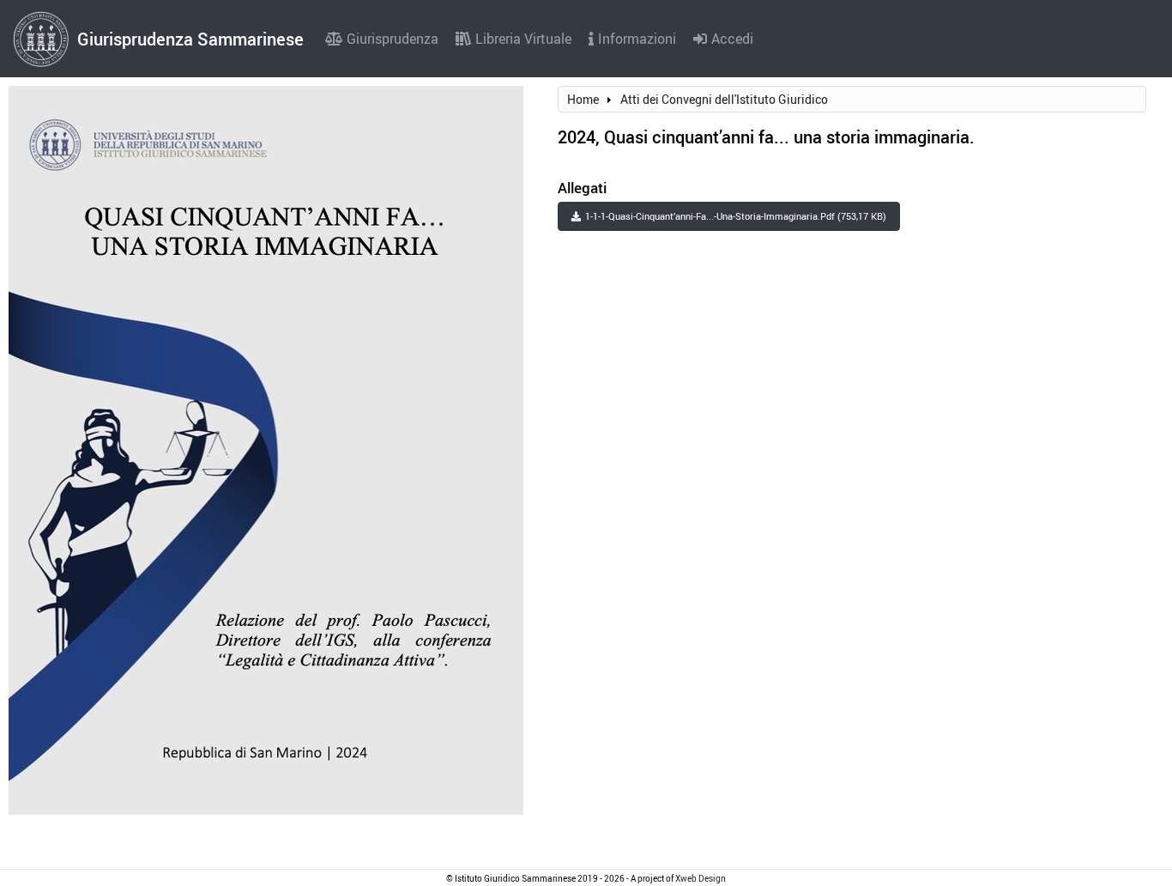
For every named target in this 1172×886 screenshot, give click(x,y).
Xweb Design (700, 878)
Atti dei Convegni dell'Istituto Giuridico (724, 99)
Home (583, 99)
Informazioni (637, 38)
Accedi (732, 38)
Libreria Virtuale (523, 38)
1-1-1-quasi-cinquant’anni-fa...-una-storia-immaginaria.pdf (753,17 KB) (735, 215)
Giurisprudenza (392, 38)
